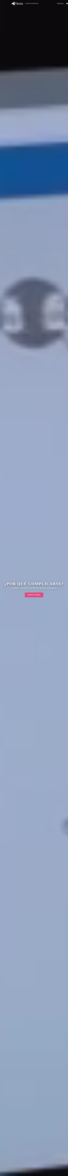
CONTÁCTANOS (33, 595)
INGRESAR (60, 3)
